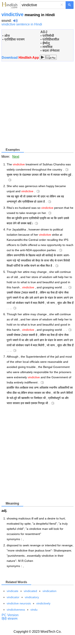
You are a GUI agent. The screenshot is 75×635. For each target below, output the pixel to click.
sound (6, 20)
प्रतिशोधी (48, 35)
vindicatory (32, 597)
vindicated (30, 591)
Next (15, 156)
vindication (49, 591)
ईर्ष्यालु (46, 43)
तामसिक (47, 47)
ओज (7, 35)
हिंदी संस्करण (10, 619)
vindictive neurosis (19, 603)
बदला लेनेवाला (51, 50)
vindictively (43, 603)
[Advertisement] (37, 106)
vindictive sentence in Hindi (21, 24)
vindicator (13, 597)
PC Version (10, 615)
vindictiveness (16, 609)
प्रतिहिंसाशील (50, 39)
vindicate (12, 591)
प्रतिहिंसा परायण (14, 39)
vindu (34, 609)
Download (21, 57)
